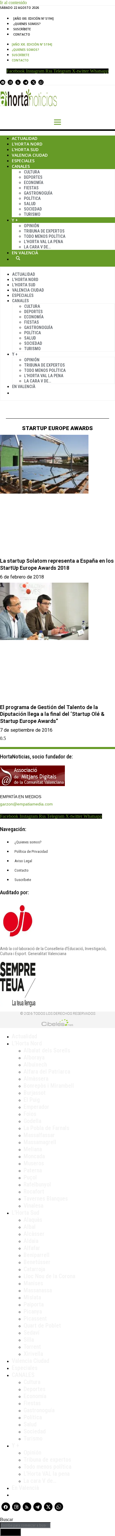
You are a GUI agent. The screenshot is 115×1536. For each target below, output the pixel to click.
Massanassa (38, 1290)
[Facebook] (2, 82)
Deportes (33, 177)
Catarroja (34, 1269)
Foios (30, 1113)
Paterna (33, 1170)
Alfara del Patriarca (47, 1071)
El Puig (32, 1099)
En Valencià (25, 252)
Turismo (32, 214)
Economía (33, 182)
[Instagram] (10, 82)
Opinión (31, 225)
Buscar (18, 258)
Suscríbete (22, 29)
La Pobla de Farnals (46, 1127)
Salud (30, 203)
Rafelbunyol (37, 1184)
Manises (33, 1283)
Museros (34, 1163)
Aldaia (31, 1240)
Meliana (33, 1149)
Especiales (23, 160)
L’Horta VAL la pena (47, 1473)
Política (32, 198)
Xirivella (33, 1353)
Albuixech (35, 1064)
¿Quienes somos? (27, 24)
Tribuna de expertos (44, 231)
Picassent (35, 1318)
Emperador (36, 1106)
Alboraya (34, 1057)
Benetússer (37, 1262)
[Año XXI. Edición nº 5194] (33, 18)
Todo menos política (44, 236)
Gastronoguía (38, 193)
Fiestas (31, 187)
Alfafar (32, 1247)
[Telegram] (25, 82)
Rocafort (34, 1191)
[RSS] (18, 82)
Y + (15, 220)
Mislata (32, 1297)
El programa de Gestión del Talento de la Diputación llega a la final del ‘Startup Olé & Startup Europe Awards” (52, 714)
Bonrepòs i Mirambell (49, 1085)
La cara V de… (37, 247)
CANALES (23, 1374)
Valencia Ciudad (30, 155)
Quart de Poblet (42, 1325)
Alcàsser (34, 1233)
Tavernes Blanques (46, 1198)
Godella (32, 1120)
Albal (30, 1226)
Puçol (30, 1177)
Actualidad (24, 138)
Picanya (33, 1311)
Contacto (21, 34)
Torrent (32, 1346)
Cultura (32, 172)
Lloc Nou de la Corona (49, 1276)
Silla (29, 1339)
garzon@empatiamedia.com (26, 804)
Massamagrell (40, 1142)
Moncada (34, 1156)
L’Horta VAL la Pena (43, 241)
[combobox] (25, 1525)
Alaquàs (33, 1219)
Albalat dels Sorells (47, 1050)
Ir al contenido (13, 2)
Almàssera (36, 1078)
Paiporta (34, 1304)
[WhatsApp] (41, 82)
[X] (33, 82)
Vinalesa (33, 1205)
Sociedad (33, 209)
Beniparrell (37, 1254)
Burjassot (35, 1092)
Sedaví (32, 1332)
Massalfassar (39, 1135)
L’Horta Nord (27, 144)
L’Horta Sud (25, 149)
